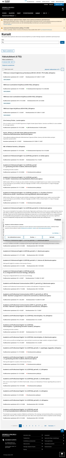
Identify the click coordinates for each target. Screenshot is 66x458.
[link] (20, 425)
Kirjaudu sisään (59, 4)
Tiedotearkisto (26, 438)
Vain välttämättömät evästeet (14, 237)
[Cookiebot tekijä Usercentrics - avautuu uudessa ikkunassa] (55, 220)
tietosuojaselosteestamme (45, 228)
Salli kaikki (52, 237)
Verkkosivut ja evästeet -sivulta (28, 228)
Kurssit (38, 13)
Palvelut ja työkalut (8, 15)
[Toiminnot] (62, 69)
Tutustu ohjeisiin (7, 24)
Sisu (45, 13)
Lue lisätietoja (55, 233)
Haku (3, 39)
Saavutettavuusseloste (49, 443)
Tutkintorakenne (28, 13)
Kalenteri (12, 13)
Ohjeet (19, 13)
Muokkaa (32, 237)
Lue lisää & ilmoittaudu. (46, 29)
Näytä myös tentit (9, 69)
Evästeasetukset (48, 446)
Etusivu (4, 13)
